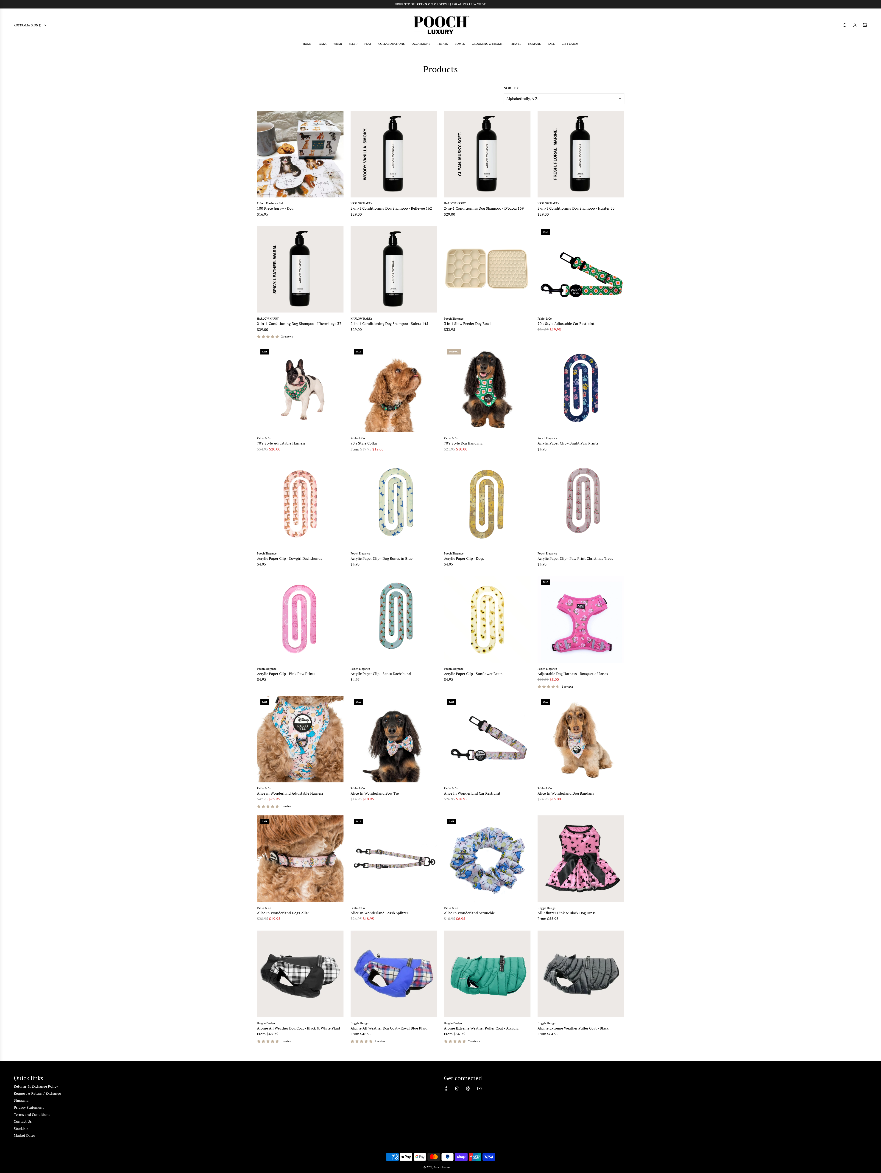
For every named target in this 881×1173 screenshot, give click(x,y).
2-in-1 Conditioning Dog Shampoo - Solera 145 (389, 323)
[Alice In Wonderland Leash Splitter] (394, 858)
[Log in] (855, 25)
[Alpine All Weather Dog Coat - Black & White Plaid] (300, 974)
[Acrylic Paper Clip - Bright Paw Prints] (581, 389)
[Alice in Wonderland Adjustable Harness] (300, 739)
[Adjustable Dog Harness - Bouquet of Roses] (581, 619)
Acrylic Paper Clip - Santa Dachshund (381, 673)
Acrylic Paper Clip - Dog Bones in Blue (382, 558)
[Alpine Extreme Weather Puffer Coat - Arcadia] (487, 974)
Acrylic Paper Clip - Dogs (464, 558)
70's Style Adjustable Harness (281, 443)
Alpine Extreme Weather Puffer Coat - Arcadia (481, 1028)
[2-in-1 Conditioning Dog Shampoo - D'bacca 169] (487, 154)
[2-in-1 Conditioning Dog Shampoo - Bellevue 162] (394, 154)
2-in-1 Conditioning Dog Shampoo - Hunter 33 (576, 208)
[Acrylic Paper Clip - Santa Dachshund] (394, 619)
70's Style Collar (364, 443)
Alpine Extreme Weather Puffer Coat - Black (573, 1028)
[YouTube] (479, 1088)
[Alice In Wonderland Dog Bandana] (581, 739)
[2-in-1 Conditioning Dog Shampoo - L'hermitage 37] (300, 269)
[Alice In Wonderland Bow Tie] (394, 739)
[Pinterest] (468, 1088)
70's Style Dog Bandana (463, 443)
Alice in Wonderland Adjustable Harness (290, 793)
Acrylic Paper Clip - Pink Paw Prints (286, 673)
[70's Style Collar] (394, 389)
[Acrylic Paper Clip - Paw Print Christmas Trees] (581, 504)
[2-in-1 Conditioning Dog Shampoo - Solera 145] (394, 269)
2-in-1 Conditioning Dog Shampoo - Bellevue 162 (391, 208)
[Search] (845, 25)
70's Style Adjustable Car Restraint (566, 323)
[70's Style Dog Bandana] (487, 389)
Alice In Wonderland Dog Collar (283, 912)
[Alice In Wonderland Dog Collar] (300, 858)
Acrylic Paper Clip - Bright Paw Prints (568, 443)
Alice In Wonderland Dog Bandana (566, 793)
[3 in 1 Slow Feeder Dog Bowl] (487, 269)
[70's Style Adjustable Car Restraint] (581, 269)
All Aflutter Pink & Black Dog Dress (567, 912)
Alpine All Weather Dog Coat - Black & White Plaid (298, 1028)
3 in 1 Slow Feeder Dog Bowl (467, 323)
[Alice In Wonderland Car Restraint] (487, 739)
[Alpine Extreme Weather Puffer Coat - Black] (581, 974)
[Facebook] (446, 1088)
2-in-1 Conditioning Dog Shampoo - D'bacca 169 (484, 208)
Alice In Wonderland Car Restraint (472, 793)
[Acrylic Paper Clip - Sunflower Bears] (487, 619)
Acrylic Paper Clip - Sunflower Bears (473, 673)
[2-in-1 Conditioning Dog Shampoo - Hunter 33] (581, 154)
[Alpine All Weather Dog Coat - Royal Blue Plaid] (394, 974)
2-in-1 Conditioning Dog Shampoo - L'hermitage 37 (299, 323)
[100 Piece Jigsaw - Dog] (300, 154)
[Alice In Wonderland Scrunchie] (487, 858)
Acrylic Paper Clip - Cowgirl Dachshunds (289, 558)
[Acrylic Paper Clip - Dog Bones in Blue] (394, 504)
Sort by (511, 88)
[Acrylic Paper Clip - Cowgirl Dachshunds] (300, 504)
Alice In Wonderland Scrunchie (469, 912)
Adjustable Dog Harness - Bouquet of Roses (573, 673)
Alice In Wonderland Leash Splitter (379, 912)
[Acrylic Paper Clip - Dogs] (487, 504)
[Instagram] (457, 1088)
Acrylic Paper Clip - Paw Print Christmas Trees (575, 558)
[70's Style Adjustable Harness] (300, 389)
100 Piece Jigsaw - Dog (275, 208)
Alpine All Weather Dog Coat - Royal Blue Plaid (389, 1028)
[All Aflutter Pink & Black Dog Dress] (581, 858)
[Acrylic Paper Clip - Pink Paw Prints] (300, 619)
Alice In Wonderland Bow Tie (375, 793)
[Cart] (865, 25)
